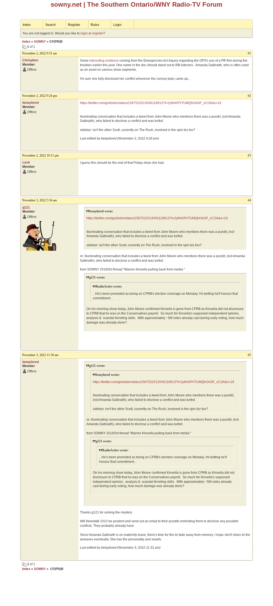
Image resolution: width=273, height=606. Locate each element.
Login (117, 25)
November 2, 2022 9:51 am (39, 53)
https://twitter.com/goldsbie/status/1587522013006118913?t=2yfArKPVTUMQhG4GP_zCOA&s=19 (150, 103)
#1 (249, 53)
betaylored (30, 103)
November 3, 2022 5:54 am (39, 200)
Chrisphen (30, 60)
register (97, 33)
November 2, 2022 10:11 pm (40, 155)
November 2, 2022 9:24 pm (39, 96)
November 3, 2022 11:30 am (40, 355)
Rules (95, 25)
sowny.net (66, 4)
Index (27, 25)
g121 (26, 207)
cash (26, 162)
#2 (249, 96)
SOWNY (40, 41)
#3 (249, 155)
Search (50, 25)
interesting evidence (104, 60)
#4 (249, 200)
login (84, 33)
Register (74, 25)
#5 (249, 355)
